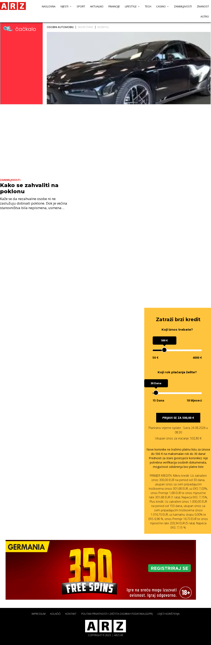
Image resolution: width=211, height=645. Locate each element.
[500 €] (164, 349)
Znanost (203, 6)
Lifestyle (131, 6)
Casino (161, 6)
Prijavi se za (178, 418)
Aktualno (96, 6)
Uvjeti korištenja (168, 614)
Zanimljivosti (183, 6)
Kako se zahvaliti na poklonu (29, 188)
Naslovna (48, 6)
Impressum (39, 614)
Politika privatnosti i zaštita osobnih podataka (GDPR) (117, 614)
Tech (148, 6)
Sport (81, 6)
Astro (204, 16)
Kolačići (55, 614)
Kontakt (70, 614)
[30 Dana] (155, 392)
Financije (114, 6)
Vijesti (64, 6)
